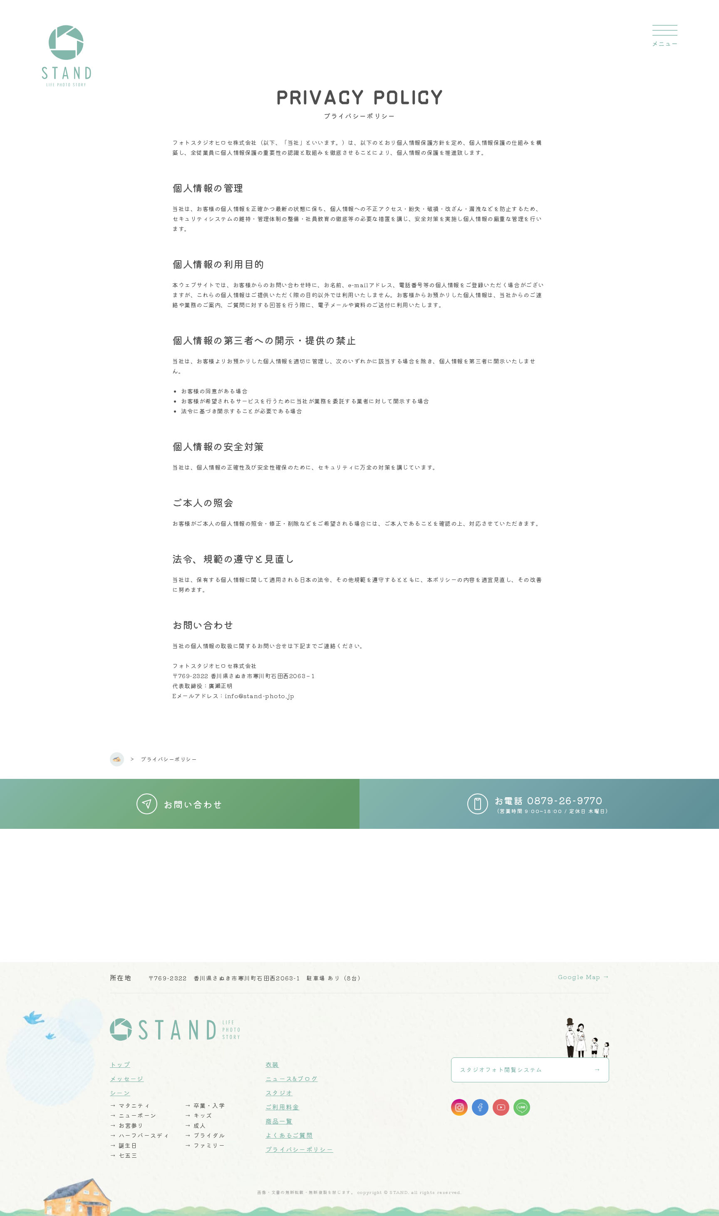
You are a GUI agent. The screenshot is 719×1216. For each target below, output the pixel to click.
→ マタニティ (130, 1105)
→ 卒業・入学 (205, 1105)
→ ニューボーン (133, 1115)
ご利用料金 (282, 1106)
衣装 (272, 1064)
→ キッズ (198, 1115)
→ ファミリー (205, 1145)
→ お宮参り (127, 1125)
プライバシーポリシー (299, 1149)
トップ (120, 1064)
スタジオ (279, 1092)
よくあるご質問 (289, 1135)
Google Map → (583, 976)
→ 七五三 (123, 1155)
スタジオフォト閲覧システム (501, 1069)
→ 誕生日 (123, 1145)
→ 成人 (195, 1125)
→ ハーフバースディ (139, 1135)
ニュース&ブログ (291, 1078)
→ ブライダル (205, 1135)
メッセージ (127, 1078)
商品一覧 (279, 1121)
